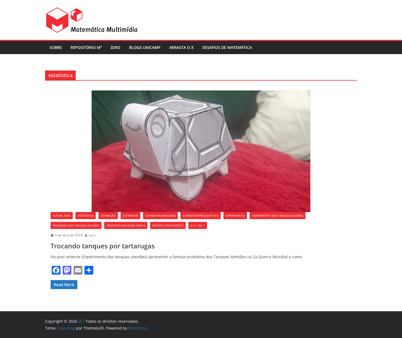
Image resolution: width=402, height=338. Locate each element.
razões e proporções (167, 225)
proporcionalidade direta (125, 225)
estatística (86, 216)
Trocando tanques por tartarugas (103, 245)
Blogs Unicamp (145, 47)
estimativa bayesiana (160, 216)
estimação (108, 216)
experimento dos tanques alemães (277, 216)
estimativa (130, 216)
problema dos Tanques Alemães (76, 225)
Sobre (55, 47)
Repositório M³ (86, 47)
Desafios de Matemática (227, 47)
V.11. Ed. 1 (198, 225)
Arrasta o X (181, 47)
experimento (235, 216)
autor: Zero (62, 216)
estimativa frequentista (201, 216)
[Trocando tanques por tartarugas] (201, 151)
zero (92, 235)
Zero (115, 47)
